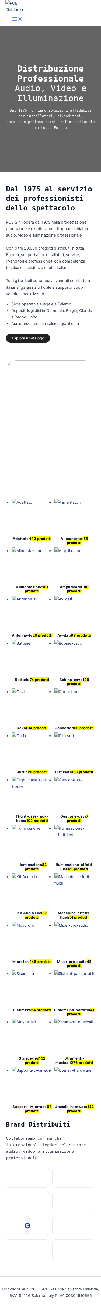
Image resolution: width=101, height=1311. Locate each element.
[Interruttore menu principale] (17, 19)
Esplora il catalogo (28, 338)
